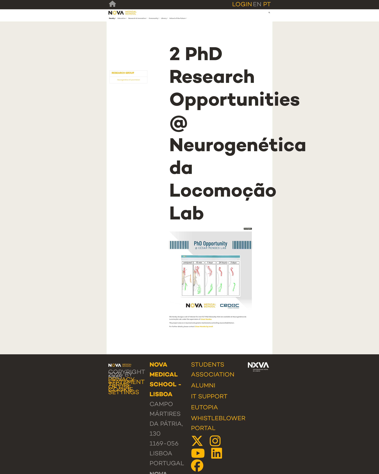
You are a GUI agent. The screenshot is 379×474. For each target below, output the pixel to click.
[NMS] (122, 13)
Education (122, 18)
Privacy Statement (126, 381)
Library (164, 18)
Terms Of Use (119, 386)
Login (242, 4)
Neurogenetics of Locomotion (128, 80)
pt (267, 4)
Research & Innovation (137, 18)
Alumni (203, 386)
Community (153, 18)
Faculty (112, 18)
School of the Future (177, 18)
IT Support (209, 397)
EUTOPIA (204, 408)
